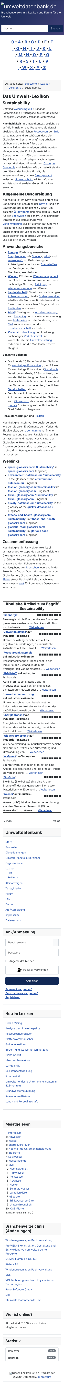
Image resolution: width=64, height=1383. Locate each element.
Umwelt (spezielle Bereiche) (22, 857)
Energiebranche (13, 715)
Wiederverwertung (15, 735)
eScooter (15, 1196)
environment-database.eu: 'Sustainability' (34, 475)
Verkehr (13, 332)
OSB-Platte (17, 1208)
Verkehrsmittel (33, 336)
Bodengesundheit (49, 296)
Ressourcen (40, 131)
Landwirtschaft (17, 292)
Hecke (14, 1184)
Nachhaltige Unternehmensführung (30, 1148)
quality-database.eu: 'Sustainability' (30, 503)
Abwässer (16, 1180)
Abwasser (15, 1136)
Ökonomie (9, 167)
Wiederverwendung (20, 288)
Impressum (14, 1132)
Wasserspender (18, 1160)
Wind (47, 256)
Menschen (32, 567)
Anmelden (32, 980)
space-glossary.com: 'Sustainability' (31, 467)
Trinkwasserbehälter (22, 1200)
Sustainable (51, 369)
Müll (11, 1164)
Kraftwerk (9, 756)
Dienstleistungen (15, 852)
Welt (21, 583)
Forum (9, 893)
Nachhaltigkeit (19, 1168)
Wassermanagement (45, 276)
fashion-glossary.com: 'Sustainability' (31, 487)
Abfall (11, 312)
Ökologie (49, 163)
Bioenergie (10, 615)
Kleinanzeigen (13, 883)
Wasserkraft (15, 260)
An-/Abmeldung (15, 909)
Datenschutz (13, 920)
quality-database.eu (40, 507)
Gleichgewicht (43, 175)
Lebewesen (19, 215)
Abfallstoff (10, 673)
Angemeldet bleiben (21, 961)
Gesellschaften (17, 389)
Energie (13, 252)
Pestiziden (14, 308)
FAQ (7, 899)
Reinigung (41, 284)
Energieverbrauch (19, 1144)
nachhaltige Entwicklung (27, 365)
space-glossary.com (21, 471)
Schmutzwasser (19, 1188)
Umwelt (44, 203)
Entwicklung (27, 332)
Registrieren (12, 997)
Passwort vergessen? (18, 989)
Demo (9, 904)
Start (8, 841)
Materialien (20, 320)
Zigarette (14, 1152)
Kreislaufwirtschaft (19, 328)
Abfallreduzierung (46, 312)
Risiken (39, 416)
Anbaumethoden (18, 296)
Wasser (13, 1140)
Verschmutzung (12, 223)
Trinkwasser (16, 1172)
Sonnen (36, 256)
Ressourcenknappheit (17, 652)
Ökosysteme (21, 211)
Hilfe (10, 872)
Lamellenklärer (19, 1192)
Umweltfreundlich (21, 1204)
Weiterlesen (36, 627)
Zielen (6, 579)
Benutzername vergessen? (21, 993)
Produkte (11, 847)
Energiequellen (17, 256)
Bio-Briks (9, 777)
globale (12, 405)
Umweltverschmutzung (18, 694)
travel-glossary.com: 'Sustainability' (30, 495)
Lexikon (10, 868)
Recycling (20, 316)
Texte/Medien (13, 888)
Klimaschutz (21, 401)
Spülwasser (15, 1156)
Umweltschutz (24, 179)
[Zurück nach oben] (59, 1378)
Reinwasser (17, 1176)
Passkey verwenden (35, 969)
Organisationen (14, 863)
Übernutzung (33, 430)
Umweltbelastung (41, 340)
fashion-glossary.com (22, 491)
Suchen (55, 28)
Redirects (13, 877)
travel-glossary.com (21, 499)
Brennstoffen (49, 264)
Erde (56, 131)
